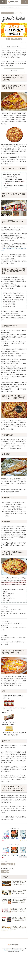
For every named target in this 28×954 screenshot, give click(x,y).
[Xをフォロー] (2, 871)
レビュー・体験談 (18, 12)
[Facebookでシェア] (10, 39)
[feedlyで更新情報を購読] (5, 871)
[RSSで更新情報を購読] (8, 871)
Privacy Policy (7, 950)
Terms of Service (17, 950)
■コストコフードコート (7, 12)
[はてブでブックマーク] (14, 39)
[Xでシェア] (7, 39)
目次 (12, 70)
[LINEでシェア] (17, 39)
